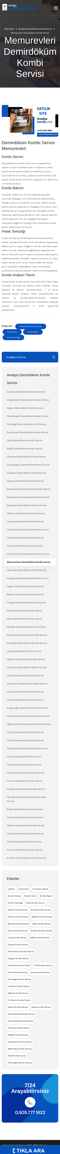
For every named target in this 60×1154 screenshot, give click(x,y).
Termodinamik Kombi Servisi (21, 1014)
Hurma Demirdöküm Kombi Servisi (25, 521)
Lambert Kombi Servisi (19, 986)
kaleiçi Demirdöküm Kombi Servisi (25, 480)
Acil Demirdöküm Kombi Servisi (24, 756)
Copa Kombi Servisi (17, 937)
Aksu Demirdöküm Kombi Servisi (24, 618)
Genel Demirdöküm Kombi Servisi (25, 817)
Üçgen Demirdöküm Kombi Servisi (25, 586)
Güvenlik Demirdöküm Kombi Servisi (26, 570)
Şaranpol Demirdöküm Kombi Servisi (26, 505)
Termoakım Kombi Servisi (20, 1062)
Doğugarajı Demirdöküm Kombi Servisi (28, 578)
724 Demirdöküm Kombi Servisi (24, 764)
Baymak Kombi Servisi (18, 923)
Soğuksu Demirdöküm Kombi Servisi (26, 472)
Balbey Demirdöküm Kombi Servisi (25, 594)
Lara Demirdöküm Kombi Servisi (24, 651)
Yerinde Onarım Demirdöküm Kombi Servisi (26, 799)
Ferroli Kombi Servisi (17, 972)
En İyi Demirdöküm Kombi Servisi (25, 849)
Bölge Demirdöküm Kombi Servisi (25, 809)
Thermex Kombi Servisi (19, 1028)
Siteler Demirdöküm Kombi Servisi (25, 740)
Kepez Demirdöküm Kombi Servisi (25, 408)
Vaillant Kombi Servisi (18, 1035)
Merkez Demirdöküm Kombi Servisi (25, 825)
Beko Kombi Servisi (42, 923)
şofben (11, 889)
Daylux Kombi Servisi (18, 944)
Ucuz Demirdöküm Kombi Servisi (24, 780)
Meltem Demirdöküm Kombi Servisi (26, 513)
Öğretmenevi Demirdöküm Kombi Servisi (29, 724)
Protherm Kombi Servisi (19, 1000)
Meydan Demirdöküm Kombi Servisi (26, 626)
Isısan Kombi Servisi (40, 972)
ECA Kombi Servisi (42, 965)
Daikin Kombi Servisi (39, 937)
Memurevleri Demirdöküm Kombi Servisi (28, 562)
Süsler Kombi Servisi (41, 1007)
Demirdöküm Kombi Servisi (31, 326)
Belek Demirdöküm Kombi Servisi (25, 448)
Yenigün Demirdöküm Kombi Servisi (26, 602)
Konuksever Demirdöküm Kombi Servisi (28, 497)
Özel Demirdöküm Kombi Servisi (24, 841)
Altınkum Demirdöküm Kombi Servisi (27, 667)
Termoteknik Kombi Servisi (20, 1021)
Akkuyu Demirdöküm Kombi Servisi (26, 659)
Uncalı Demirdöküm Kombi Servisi (25, 732)
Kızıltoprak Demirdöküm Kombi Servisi (27, 432)
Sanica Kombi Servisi (18, 1007)
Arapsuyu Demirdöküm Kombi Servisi (27, 683)
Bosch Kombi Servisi (17, 930)
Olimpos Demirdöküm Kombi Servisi (26, 456)
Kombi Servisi (14, 896)
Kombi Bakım (33, 332)
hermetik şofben (40, 889)
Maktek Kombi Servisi (18, 993)
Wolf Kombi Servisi (17, 1055)
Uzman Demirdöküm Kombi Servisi (25, 772)
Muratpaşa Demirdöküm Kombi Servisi (28, 416)
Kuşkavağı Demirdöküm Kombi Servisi (27, 707)
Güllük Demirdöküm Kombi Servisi (25, 537)
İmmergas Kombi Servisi (19, 979)
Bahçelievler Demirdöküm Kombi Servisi (28, 489)
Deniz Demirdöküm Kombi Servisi (25, 545)
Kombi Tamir (12, 332)
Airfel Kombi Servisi (35, 903)
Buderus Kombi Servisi (41, 930)
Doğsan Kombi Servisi (18, 958)
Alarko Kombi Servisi (17, 909)
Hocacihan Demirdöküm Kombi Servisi (28, 529)
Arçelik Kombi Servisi (41, 909)
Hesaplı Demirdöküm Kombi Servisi (26, 789)
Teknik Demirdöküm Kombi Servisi (25, 833)
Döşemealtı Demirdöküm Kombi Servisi (28, 399)
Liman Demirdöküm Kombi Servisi (25, 699)
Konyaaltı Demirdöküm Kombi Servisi (27, 643)
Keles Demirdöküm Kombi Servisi (24, 610)
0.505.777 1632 (30, 1112)
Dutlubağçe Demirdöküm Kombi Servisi (28, 464)
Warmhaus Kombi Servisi (20, 1048)
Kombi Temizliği (13, 337)
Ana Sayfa (9, 29)
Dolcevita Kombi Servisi (19, 965)
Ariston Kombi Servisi (18, 916)
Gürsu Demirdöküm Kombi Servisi (25, 675)
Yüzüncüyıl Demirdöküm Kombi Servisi (28, 553)
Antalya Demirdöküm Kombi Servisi (35, 29)
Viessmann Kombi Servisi (20, 1042)
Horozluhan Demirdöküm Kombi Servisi (28, 716)
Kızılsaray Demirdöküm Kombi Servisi (27, 634)
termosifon (23, 889)
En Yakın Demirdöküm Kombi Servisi (26, 857)
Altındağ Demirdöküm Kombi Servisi (26, 424)
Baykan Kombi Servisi (42, 916)
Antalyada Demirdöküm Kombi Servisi (27, 748)
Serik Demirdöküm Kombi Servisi (24, 440)
